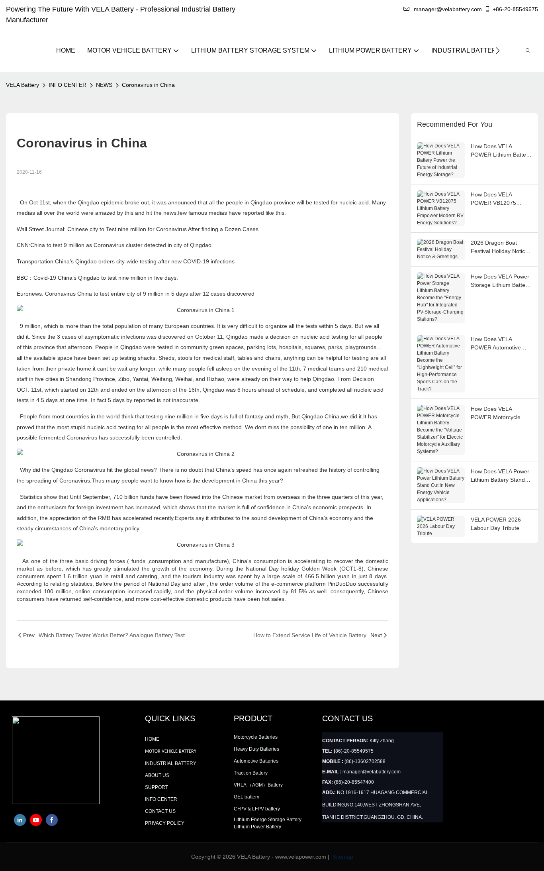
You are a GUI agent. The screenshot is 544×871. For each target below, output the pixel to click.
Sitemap (342, 856)
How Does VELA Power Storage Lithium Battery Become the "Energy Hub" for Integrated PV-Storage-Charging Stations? (500, 281)
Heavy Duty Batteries (256, 749)
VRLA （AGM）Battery (258, 785)
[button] (497, 50)
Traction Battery (251, 773)
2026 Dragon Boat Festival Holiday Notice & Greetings (499, 247)
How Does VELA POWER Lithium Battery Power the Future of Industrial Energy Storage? (501, 151)
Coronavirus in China (148, 85)
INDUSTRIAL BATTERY (170, 763)
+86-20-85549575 (515, 9)
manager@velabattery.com (448, 9)
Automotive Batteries (256, 761)
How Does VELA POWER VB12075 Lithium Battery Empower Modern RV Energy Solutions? (498, 199)
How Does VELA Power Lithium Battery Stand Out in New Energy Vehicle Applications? (500, 476)
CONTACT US (160, 811)
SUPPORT (156, 787)
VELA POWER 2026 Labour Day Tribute (496, 523)
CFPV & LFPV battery (257, 809)
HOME (152, 739)
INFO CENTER (67, 85)
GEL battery (246, 797)
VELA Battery (22, 85)
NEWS (104, 85)
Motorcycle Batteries (256, 737)
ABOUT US (157, 775)
